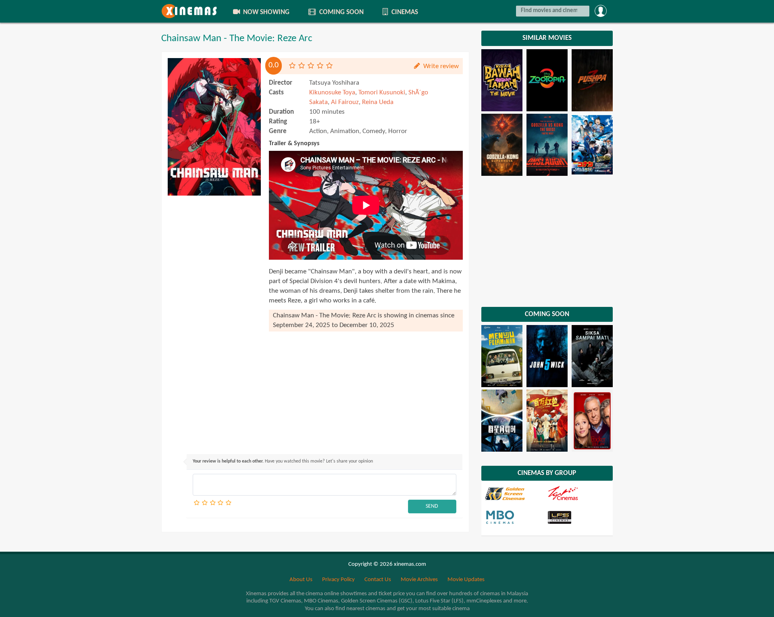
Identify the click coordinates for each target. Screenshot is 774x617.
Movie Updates (466, 580)
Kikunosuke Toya (332, 92)
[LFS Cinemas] (577, 516)
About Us (300, 580)
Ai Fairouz (345, 102)
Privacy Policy (338, 580)
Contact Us (377, 580)
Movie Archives (419, 580)
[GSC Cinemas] (515, 493)
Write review (440, 66)
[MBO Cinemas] (515, 516)
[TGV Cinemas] (577, 493)
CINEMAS (404, 12)
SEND (432, 506)
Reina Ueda (377, 102)
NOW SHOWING (265, 12)
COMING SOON (341, 12)
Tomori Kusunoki (381, 92)
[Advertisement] (214, 321)
